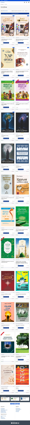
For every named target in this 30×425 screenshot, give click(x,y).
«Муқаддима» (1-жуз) (4, 166)
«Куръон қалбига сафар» (20, 197)
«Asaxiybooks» (18, 292)
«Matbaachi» (2, 37)
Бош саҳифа (2, 4)
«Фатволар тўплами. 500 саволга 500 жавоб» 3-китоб (7, 198)
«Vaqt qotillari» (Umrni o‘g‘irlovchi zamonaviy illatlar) (6, 40)
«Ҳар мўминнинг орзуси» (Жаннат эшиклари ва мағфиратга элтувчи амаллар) (7, 72)
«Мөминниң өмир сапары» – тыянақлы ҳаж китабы (7, 356)
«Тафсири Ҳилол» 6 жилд (16, 397)
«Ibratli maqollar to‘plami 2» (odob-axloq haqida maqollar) (7, 104)
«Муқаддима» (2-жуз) (19, 135)
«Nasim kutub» (3, 259)
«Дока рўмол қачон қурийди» (26, 397)
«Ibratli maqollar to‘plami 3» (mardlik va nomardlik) (22, 104)
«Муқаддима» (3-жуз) (4, 135)
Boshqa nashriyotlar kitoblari (4, 69)
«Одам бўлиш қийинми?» (5, 325)
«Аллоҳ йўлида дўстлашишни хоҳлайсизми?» (21, 356)
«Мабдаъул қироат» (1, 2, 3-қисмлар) (7, 229)
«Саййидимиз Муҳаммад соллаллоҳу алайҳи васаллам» (7, 262)
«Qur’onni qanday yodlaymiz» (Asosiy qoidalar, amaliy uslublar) (22, 230)
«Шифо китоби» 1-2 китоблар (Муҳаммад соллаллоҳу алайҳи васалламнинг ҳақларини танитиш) (22, 262)
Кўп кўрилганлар (3, 396)
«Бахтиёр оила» (5, 397)
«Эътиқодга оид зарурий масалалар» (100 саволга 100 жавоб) (22, 71)
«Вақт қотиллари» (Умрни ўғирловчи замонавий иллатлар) (22, 40)
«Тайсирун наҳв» (18, 166)
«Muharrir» (2, 323)
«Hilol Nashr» (2, 292)
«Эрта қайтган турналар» (20, 325)
